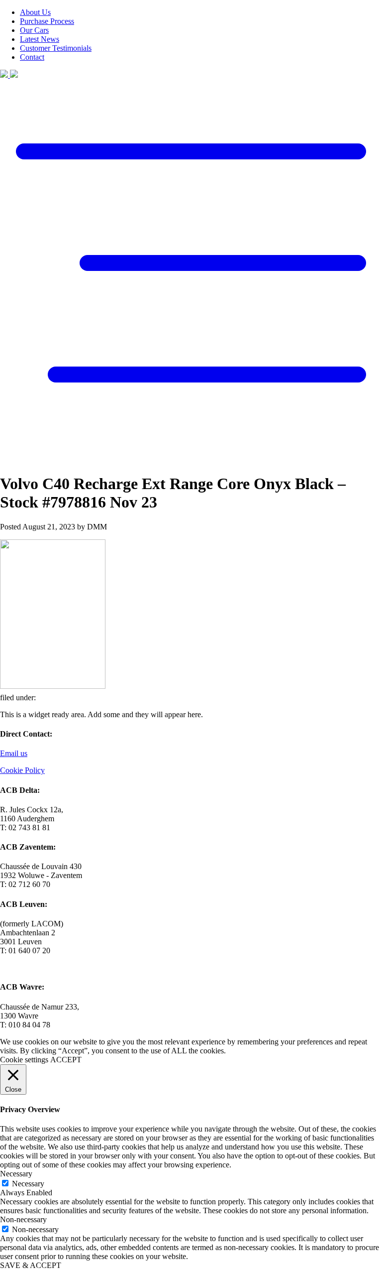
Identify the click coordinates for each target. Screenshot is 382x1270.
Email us (13, 753)
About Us (35, 12)
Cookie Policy (22, 770)
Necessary (28, 1183)
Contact (32, 57)
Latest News (39, 39)
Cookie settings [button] (24, 1059)
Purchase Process (47, 21)
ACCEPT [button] (66, 1059)
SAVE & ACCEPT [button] (30, 1265)
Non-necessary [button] (23, 1219)
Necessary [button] (16, 1173)
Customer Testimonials (56, 48)
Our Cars (34, 30)
